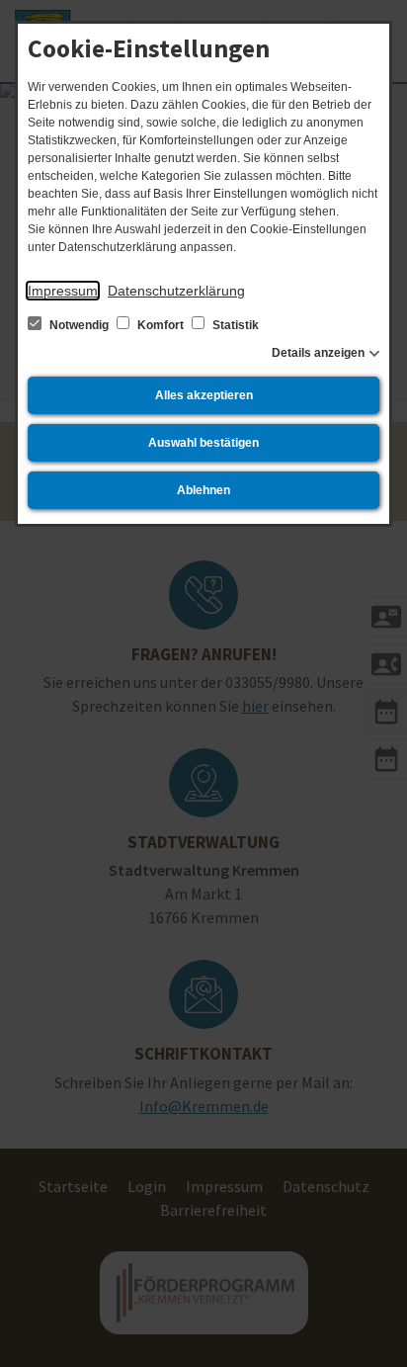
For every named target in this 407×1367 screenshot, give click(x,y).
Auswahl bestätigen (203, 443)
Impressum (63, 291)
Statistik (234, 325)
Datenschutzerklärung (176, 291)
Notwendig (79, 325)
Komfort (160, 325)
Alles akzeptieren (204, 395)
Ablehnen (203, 490)
